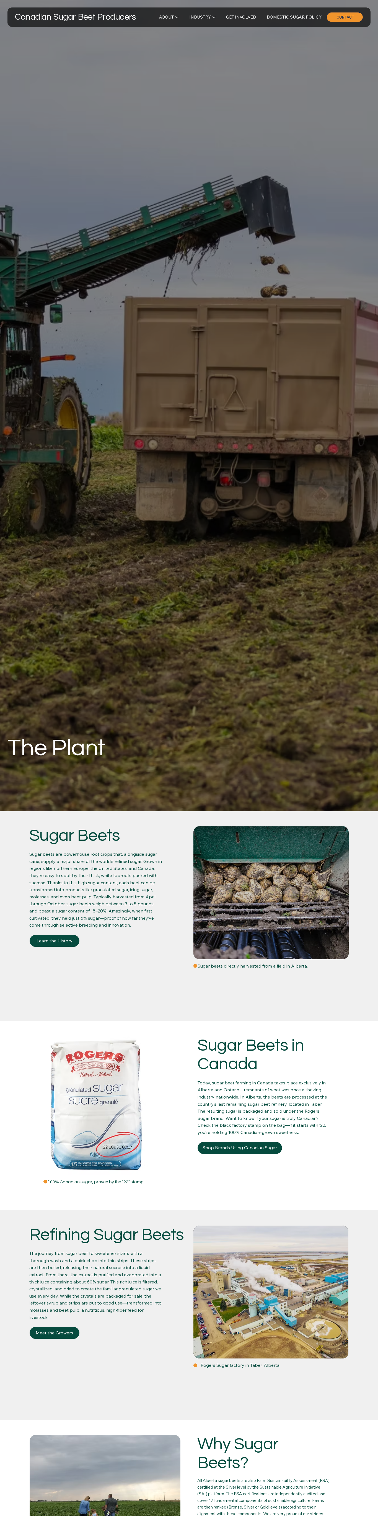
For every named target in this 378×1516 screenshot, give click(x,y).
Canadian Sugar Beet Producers (75, 17)
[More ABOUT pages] (176, 17)
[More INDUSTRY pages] (214, 17)
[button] (54, 1333)
